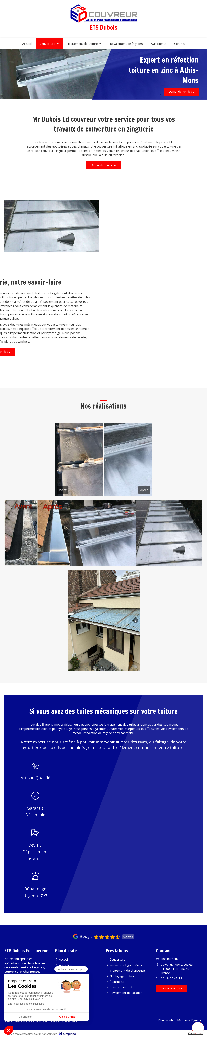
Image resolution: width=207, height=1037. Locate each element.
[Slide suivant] (135, 620)
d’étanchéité (22, 341)
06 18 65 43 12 (171, 978)
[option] (104, 620)
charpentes (20, 337)
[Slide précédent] (72, 620)
